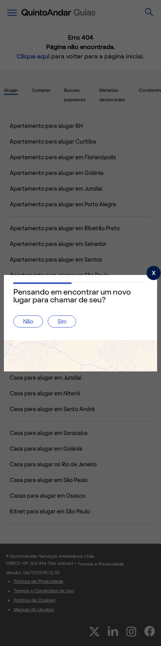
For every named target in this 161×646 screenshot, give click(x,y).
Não (28, 322)
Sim (61, 322)
